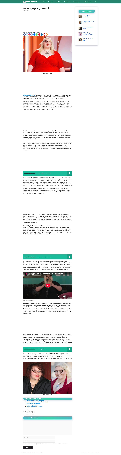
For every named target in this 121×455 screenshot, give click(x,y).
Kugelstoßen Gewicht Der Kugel (35, 400)
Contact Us (91, 453)
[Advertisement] (47, 22)
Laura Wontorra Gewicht (33, 403)
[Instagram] (29, 34)
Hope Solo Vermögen (29, 414)
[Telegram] (27, 34)
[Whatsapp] (37, 34)
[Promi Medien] (24, 1)
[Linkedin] (42, 34)
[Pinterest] (39, 34)
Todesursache (76, 1)
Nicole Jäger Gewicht (29, 411)
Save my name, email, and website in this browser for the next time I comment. (46, 444)
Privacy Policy (67, 1)
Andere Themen (87, 1)
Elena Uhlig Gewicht (32, 405)
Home (44, 1)
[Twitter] (32, 34)
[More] (47, 34)
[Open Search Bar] (96, 1)
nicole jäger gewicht (29, 95)
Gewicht (27, 410)
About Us (58, 1)
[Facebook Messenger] (34, 34)
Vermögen (50, 1)
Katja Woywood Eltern (30, 412)
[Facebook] (24, 34)
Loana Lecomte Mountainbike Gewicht (37, 402)
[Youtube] (44, 34)
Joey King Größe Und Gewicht (35, 406)
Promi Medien (31, 2)
